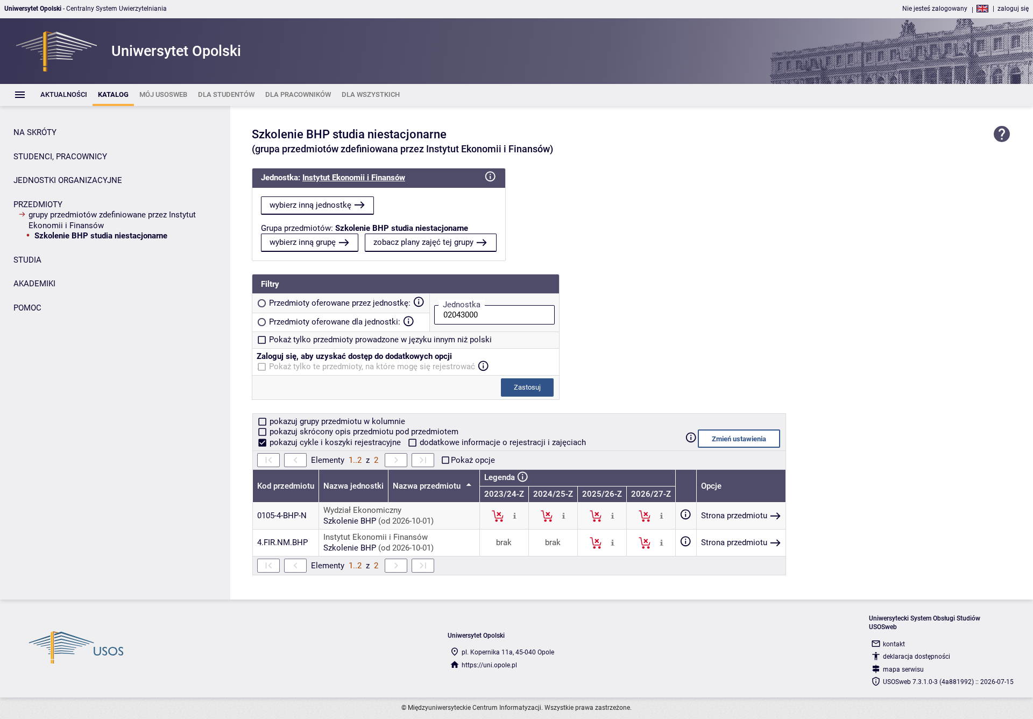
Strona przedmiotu (734, 515)
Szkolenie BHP (349, 521)
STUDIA (27, 260)
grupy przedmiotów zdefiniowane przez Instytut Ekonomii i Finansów (112, 220)
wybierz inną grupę (303, 242)
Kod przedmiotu (285, 486)
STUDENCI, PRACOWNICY (60, 156)
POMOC (27, 308)
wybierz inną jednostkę (310, 205)
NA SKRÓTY (34, 132)
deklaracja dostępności (916, 656)
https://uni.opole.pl (489, 665)
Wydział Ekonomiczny (362, 510)
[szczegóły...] (515, 515)
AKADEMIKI (34, 283)
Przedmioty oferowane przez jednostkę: (340, 303)
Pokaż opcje (473, 460)
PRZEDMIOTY (37, 204)
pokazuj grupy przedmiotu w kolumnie (336, 421)
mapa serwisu (903, 669)
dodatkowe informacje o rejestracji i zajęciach (502, 442)
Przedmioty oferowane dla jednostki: (334, 322)
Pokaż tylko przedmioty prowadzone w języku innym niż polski (380, 339)
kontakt (894, 644)
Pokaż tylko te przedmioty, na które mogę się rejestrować (372, 366)
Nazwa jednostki (353, 486)
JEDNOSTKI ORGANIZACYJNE (67, 180)
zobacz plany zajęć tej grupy (423, 242)
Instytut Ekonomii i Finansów (353, 177)
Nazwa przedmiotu (428, 486)
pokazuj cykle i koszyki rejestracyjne (335, 442)
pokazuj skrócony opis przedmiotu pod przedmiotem (362, 431)
